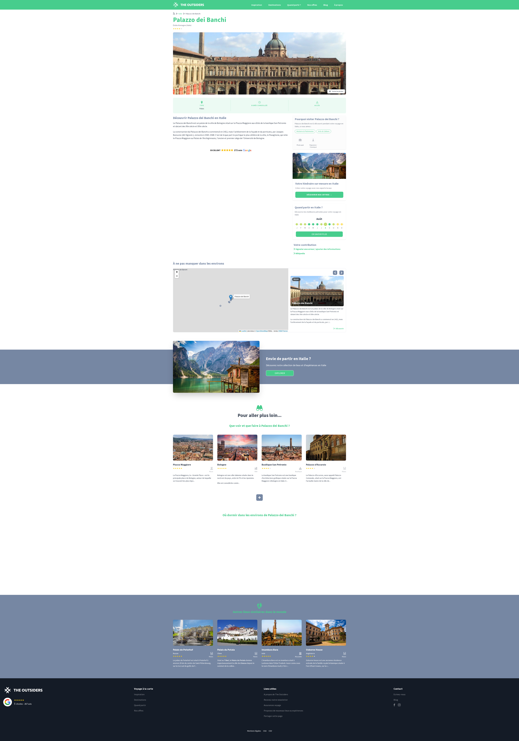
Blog (325, 5)
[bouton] (335, 273)
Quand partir (140, 705)
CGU (265, 731)
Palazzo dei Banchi (193, 13)
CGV (270, 731)
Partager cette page (273, 716)
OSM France (283, 331)
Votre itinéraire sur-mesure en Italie (317, 183)
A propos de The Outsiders (276, 694)
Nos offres (312, 5)
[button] (230, 150)
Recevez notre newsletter (276, 699)
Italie (180, 13)
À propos (338, 5)
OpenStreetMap (262, 331)
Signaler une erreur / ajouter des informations (317, 249)
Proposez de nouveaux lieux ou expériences (283, 710)
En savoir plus (319, 234)
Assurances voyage (272, 705)
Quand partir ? (294, 5)
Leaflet (243, 331)
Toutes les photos (337, 91)
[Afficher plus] (259, 497)
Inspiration (256, 5)
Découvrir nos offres (319, 194)
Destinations (274, 5)
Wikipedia (300, 253)
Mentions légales (254, 731)
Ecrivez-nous (399, 694)
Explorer (280, 373)
